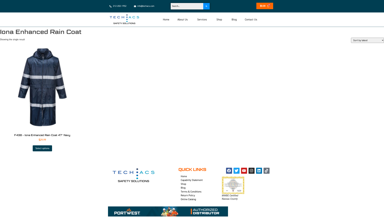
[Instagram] (252, 171)
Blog (234, 19)
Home (166, 19)
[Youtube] (244, 171)
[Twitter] (237, 171)
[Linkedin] (259, 171)
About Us (182, 19)
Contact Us (251, 19)
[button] (183, 19)
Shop (219, 19)
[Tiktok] (267, 171)
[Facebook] (229, 171)
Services (202, 19)
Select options (42, 148)
